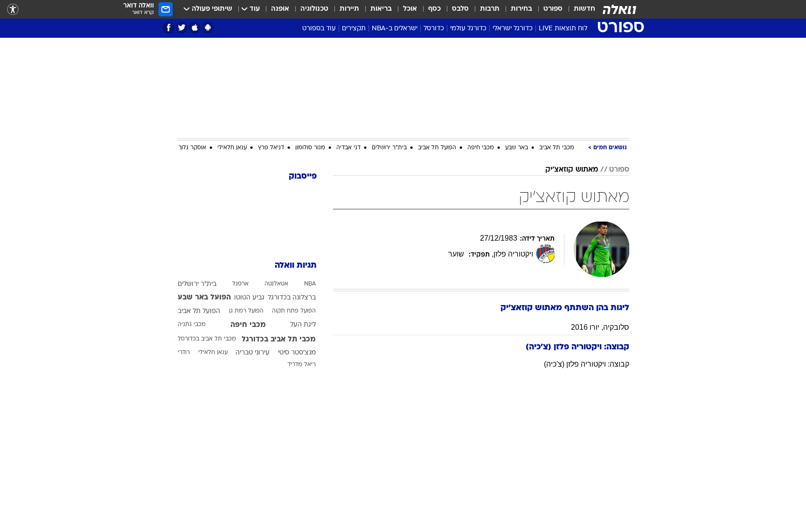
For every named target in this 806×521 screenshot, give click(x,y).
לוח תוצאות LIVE (563, 29)
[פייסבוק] (168, 28)
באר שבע (516, 148)
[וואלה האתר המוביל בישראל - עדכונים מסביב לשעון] (619, 9)
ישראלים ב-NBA (394, 29)
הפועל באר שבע (204, 297)
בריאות (381, 9)
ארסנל (240, 284)
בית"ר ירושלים (389, 148)
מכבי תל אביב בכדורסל (207, 339)
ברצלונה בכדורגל (292, 298)
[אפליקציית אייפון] (195, 28)
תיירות (349, 9)
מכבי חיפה (480, 148)
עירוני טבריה (253, 353)
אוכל (410, 9)
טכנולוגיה (314, 9)
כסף (434, 9)
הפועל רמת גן (246, 311)
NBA (310, 284)
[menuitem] (579, 9)
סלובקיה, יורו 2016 (600, 327)
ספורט (553, 9)
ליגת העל (303, 325)
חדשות (584, 9)
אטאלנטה (276, 284)
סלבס (460, 9)
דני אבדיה (348, 148)
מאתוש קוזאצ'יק (571, 170)
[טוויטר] (182, 28)
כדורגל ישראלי (513, 29)
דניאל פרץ (271, 148)
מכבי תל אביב (556, 148)
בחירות (521, 9)
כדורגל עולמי (468, 29)
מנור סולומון (310, 148)
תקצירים (354, 29)
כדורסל (434, 29)
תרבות (490, 9)
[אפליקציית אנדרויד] (208, 28)
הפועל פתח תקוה (294, 311)
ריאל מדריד (301, 365)
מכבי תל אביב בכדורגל (279, 339)
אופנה (280, 9)
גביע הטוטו (249, 298)
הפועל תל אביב (437, 148)
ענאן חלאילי (232, 148)
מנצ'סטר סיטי (297, 353)
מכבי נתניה (192, 324)
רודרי (184, 352)
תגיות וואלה (296, 266)
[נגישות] (13, 9)
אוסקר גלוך (192, 148)
